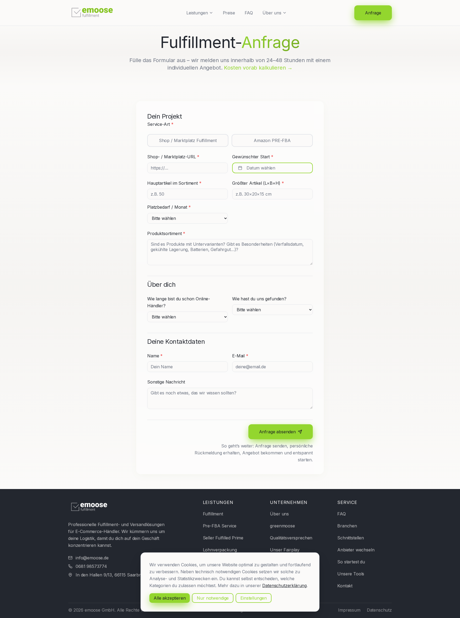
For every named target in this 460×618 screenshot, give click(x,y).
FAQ (249, 12)
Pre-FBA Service (220, 525)
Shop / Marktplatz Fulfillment (188, 140)
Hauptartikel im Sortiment (174, 183)
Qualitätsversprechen (291, 537)
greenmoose (282, 525)
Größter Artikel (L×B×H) (258, 183)
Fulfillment (213, 513)
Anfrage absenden (277, 431)
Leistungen (197, 12)
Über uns (271, 12)
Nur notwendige (213, 598)
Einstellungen (253, 598)
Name (155, 355)
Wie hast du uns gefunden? (259, 298)
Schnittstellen (350, 537)
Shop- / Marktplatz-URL (173, 156)
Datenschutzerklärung (284, 585)
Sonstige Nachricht (166, 382)
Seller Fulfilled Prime (223, 537)
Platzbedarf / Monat (169, 207)
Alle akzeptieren (170, 598)
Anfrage (373, 12)
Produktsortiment (166, 233)
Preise (229, 12)
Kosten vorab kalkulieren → (258, 67)
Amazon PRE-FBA (272, 140)
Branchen (347, 525)
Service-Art (160, 124)
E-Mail (240, 355)
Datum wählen (261, 168)
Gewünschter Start (252, 156)
